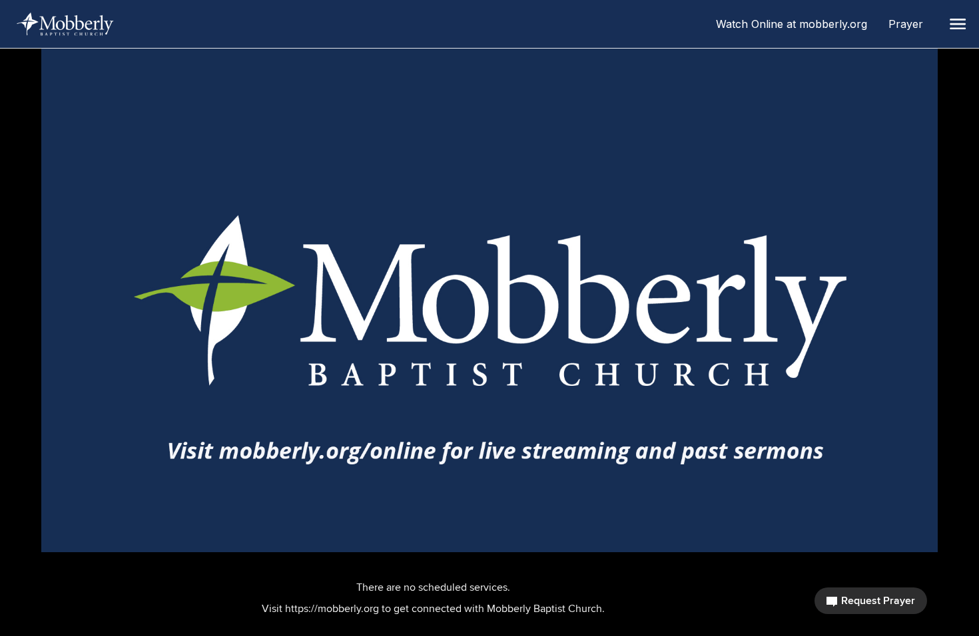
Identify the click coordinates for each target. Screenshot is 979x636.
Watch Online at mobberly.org (797, 24)
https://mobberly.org (332, 608)
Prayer (911, 24)
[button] (958, 24)
